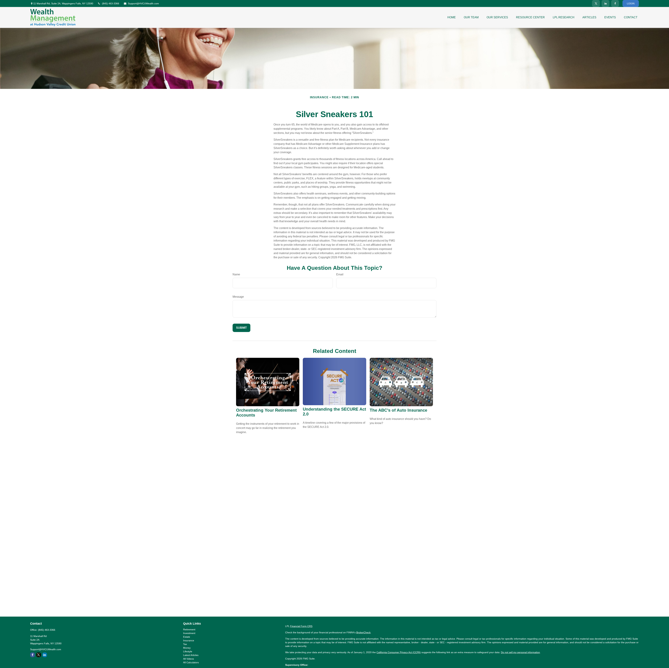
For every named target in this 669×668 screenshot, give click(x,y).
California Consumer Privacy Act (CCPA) (398, 652)
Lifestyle (187, 651)
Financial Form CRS (301, 626)
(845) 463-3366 (110, 3)
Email (339, 274)
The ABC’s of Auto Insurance (398, 410)
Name (236, 274)
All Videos (188, 658)
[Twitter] (596, 3)
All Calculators (191, 662)
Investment (189, 633)
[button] (451, 17)
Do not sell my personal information (520, 652)
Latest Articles (190, 655)
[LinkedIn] (605, 3)
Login (631, 3)
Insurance (188, 640)
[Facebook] (615, 3)
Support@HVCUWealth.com (143, 3)
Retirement (189, 629)
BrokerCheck (363, 632)
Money (187, 647)
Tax (185, 644)
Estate (186, 636)
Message (238, 296)
